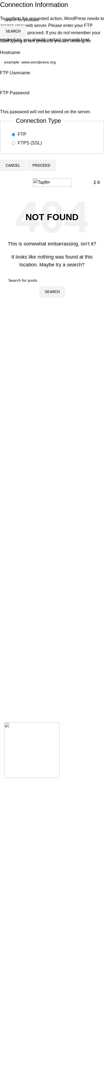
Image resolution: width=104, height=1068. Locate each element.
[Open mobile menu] (6, 182)
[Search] (86, 182)
